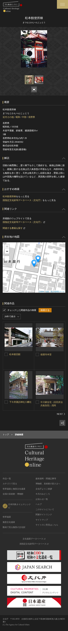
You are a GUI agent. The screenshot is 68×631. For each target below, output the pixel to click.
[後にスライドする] (61, 414)
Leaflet (41, 291)
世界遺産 (7, 517)
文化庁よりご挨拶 (44, 489)
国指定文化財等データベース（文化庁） (23, 200)
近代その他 (8, 117)
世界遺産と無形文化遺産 (14, 489)
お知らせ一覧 (42, 499)
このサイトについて (45, 509)
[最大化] (7, 258)
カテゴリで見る (10, 483)
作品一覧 (7, 478)
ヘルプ (39, 504)
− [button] (7, 251)
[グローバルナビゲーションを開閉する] (62, 4)
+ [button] (7, 247)
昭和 (18, 117)
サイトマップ (42, 520)
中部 (24, 117)
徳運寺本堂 (46, 354)
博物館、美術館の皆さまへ (48, 483)
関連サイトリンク (44, 514)
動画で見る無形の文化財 (14, 527)
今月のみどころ (43, 494)
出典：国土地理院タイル (55, 291)
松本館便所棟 (9, 196)
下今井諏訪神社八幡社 (20, 402)
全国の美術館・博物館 (13, 494)
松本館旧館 (14, 354)
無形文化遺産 (9, 522)
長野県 (31, 117)
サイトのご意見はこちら (47, 525)
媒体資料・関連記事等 (46, 478)
